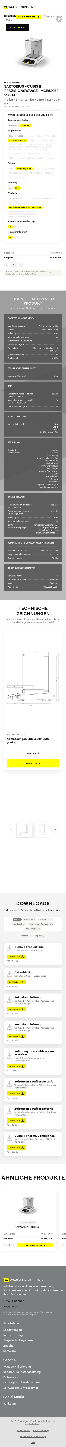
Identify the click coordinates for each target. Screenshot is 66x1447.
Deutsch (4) (26, 935)
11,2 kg (37, 153)
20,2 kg (21, 158)
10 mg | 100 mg (36, 173)
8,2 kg (44, 149)
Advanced (13, 125)
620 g (39, 136)
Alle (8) (17, 919)
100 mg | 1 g (13, 177)
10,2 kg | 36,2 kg (15, 153)
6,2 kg (35, 149)
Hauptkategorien (14, 16)
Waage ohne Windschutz (19, 198)
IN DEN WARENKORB (26, 17)
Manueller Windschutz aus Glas (22, 216)
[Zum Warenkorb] (59, 19)
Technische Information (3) (41, 924)
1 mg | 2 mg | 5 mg (24, 168)
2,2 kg (11, 145)
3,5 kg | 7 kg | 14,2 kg (34, 145)
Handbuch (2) (19, 924)
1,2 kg (32, 140)
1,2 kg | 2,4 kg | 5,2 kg (17, 140)
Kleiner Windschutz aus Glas (21, 203)
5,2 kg (26, 149)
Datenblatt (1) (45, 919)
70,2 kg (50, 158)
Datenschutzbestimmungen (19, 1314)
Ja (10, 188)
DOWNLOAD (31, 763)
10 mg (51, 168)
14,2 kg (11, 158)
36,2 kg (31, 158)
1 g (23, 177)
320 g (31, 136)
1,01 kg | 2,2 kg (50, 136)
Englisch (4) (40, 935)
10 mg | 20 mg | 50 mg (17, 173)
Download (14, 956)
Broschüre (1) (29, 919)
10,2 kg (28, 153)
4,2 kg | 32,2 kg (14, 149)
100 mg (49, 173)
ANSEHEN (31, 753)
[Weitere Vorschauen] (10, 829)
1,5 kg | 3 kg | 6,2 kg (45, 140)
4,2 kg (48, 145)
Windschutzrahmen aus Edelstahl (23, 212)
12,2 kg (46, 153)
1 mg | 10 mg (40, 168)
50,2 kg (40, 158)
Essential (25, 125)
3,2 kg (20, 145)
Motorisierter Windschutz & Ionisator (25, 207)
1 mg (11, 168)
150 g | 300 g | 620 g (16, 136)
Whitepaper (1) (33, 928)
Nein (17, 188)
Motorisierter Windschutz (44, 198)
